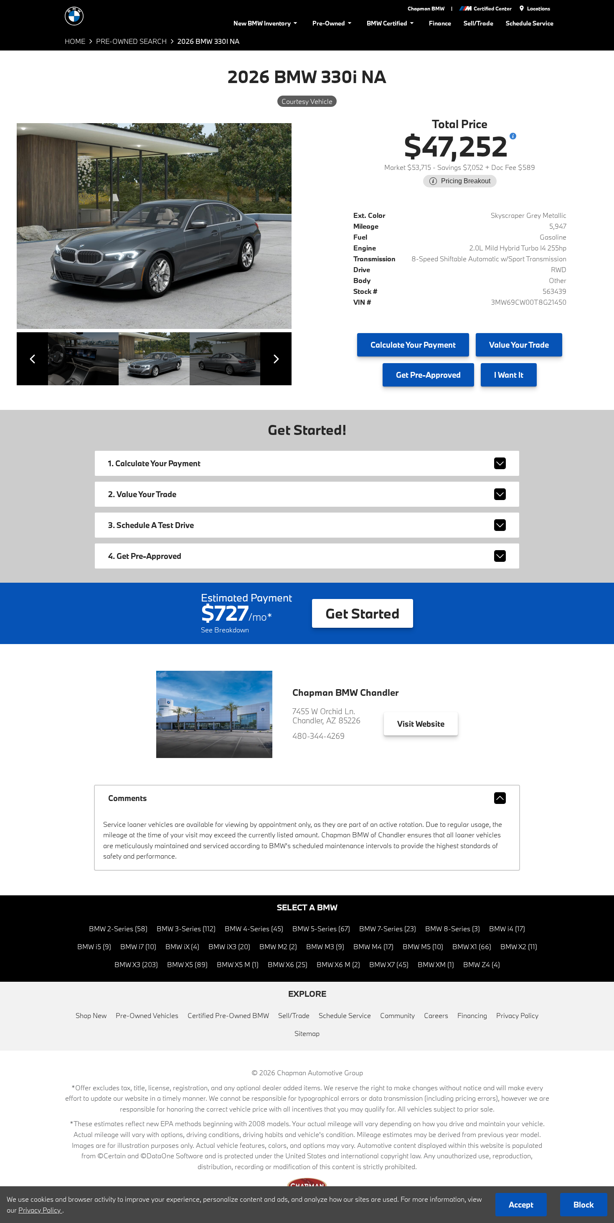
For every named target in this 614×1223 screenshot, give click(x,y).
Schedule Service (529, 23)
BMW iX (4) (182, 946)
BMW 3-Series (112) (186, 928)
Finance (440, 23)
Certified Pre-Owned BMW (228, 1015)
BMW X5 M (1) (238, 964)
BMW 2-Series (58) (118, 928)
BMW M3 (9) (325, 946)
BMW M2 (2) (278, 946)
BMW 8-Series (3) (452, 928)
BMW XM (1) (436, 964)
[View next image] (276, 358)
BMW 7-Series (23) (387, 928)
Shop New (91, 1015)
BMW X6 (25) (287, 964)
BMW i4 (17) (507, 928)
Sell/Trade (478, 23)
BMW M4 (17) (373, 946)
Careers (436, 1015)
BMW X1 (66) (471, 946)
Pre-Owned (328, 23)
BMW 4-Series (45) (254, 928)
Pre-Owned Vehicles (147, 1015)
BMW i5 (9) (94, 946)
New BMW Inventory (262, 23)
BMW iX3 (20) (229, 946)
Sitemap (307, 1033)
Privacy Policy (517, 1015)
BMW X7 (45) (388, 964)
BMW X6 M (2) (338, 964)
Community (397, 1015)
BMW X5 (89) (187, 964)
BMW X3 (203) (136, 964)
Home (75, 41)
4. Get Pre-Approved (144, 556)
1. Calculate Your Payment (154, 463)
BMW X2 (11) (518, 946)
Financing (472, 1015)
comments (127, 798)
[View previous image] (32, 358)
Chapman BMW (426, 8)
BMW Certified (387, 23)
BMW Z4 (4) (481, 964)
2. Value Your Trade (142, 494)
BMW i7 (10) (138, 946)
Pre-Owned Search (131, 41)
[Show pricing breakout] (513, 136)
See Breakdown (225, 629)
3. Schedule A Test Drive (151, 525)
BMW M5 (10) (423, 946)
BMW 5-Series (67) (321, 928)
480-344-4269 (318, 736)
